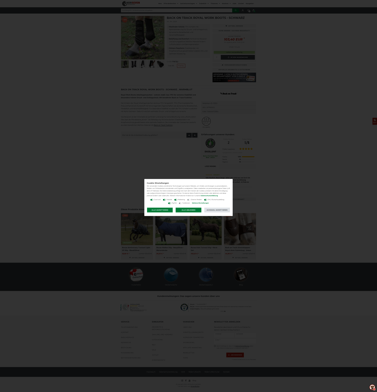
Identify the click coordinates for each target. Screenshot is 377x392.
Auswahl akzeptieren (217, 210)
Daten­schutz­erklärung (209, 196)
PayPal (174, 203)
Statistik (169, 199)
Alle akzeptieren (160, 210)
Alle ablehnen (188, 210)
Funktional (186, 203)
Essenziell (157, 199)
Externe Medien (196, 199)
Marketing (181, 199)
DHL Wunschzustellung (216, 199)
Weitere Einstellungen (200, 203)
